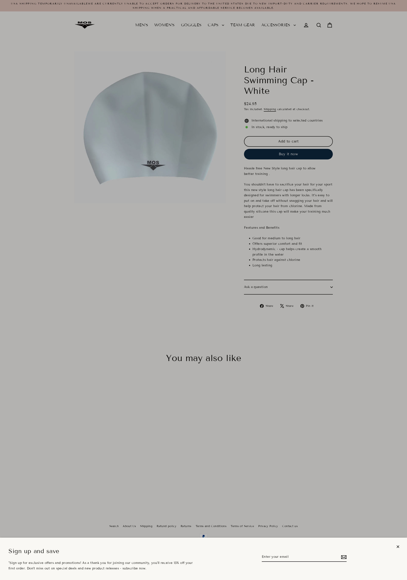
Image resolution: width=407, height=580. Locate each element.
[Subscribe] (343, 557)
